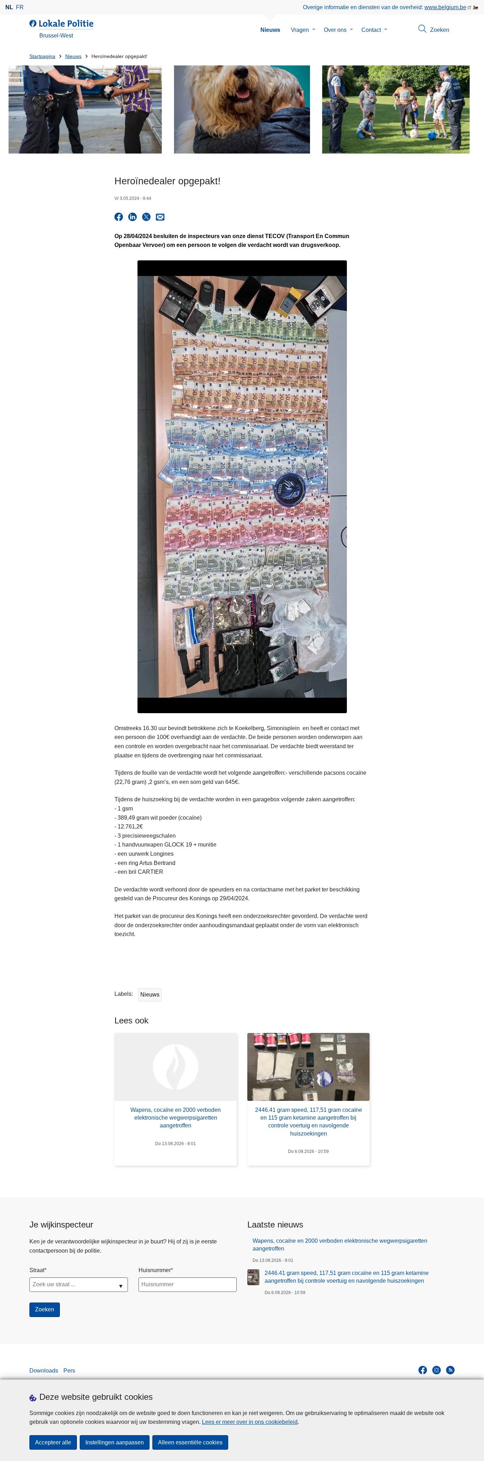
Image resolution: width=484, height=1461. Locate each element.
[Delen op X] (146, 217)
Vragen (300, 30)
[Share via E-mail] (160, 217)
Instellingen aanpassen (114, 1442)
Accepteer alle (53, 1442)
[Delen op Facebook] (118, 217)
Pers (69, 1371)
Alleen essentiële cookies (190, 1442)
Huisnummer (155, 1270)
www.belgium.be (445, 7)
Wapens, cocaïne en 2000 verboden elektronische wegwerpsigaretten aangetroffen (340, 1245)
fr (20, 7)
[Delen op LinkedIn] (132, 217)
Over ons (335, 30)
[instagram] (436, 1370)
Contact (371, 30)
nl (9, 7)
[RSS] (450, 1370)
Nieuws (270, 30)
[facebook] (422, 1370)
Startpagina (42, 56)
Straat (36, 1270)
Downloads (43, 1371)
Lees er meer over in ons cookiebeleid (250, 1422)
